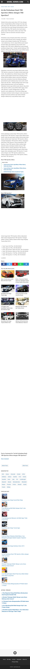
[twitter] (9, 264)
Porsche (9, 484)
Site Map (9, 659)
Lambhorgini (23, 479)
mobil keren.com (15, 2)
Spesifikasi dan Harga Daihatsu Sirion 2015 (13, 546)
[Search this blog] (28, 2)
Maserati (4, 482)
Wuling (8, 487)
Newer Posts (5, 465)
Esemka (15, 476)
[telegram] (26, 264)
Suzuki (24, 484)
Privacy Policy (15, 661)
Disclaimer (19, 659)
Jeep (13, 479)
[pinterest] (15, 264)
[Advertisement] (15, 109)
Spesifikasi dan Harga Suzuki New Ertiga (12, 500)
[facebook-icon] (15, 652)
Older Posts (25, 465)
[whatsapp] (20, 264)
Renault (19, 484)
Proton (14, 484)
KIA (17, 479)
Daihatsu (4, 476)
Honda (24, 476)
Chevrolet (13, 474)
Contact (14, 659)
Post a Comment (10, 18)
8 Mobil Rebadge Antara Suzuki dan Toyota (14, 171)
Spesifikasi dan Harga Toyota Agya (11, 528)
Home (4, 659)
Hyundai (4, 479)
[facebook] (4, 264)
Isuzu (9, 479)
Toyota (3, 487)
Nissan (3, 484)
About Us (24, 659)
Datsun (9, 476)
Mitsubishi (24, 482)
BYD (3, 474)
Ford (20, 476)
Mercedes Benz (16, 482)
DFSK (23, 474)
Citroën (18, 474)
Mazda (9, 482)
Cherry (7, 474)
